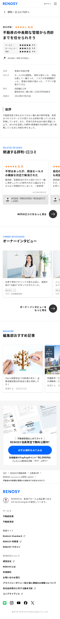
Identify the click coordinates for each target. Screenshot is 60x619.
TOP (5, 473)
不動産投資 (8, 516)
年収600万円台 (26, 198)
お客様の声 (34, 473)
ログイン (47, 3)
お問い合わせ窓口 (11, 577)
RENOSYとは (9, 566)
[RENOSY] (30, 491)
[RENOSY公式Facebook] (25, 603)
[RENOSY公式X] (32, 603)
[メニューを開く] (55, 4)
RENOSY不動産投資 (18, 473)
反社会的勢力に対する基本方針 (18, 588)
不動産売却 (8, 521)
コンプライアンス (11, 593)
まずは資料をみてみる (30, 450)
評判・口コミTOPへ (19, 12)
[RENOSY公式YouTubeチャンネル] (18, 603)
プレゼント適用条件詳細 (22, 460)
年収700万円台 (22, 58)
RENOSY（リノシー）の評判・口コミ (18, 476)
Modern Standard (12, 536)
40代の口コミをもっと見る (32, 214)
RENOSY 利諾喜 (10, 541)
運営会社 (7, 561)
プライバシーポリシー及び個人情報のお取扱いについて (29, 582)
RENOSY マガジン (12, 546)
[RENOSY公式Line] (4, 603)
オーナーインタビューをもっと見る (33, 308)
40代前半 (11, 58)
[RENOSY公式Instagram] (11, 603)
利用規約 (7, 572)
